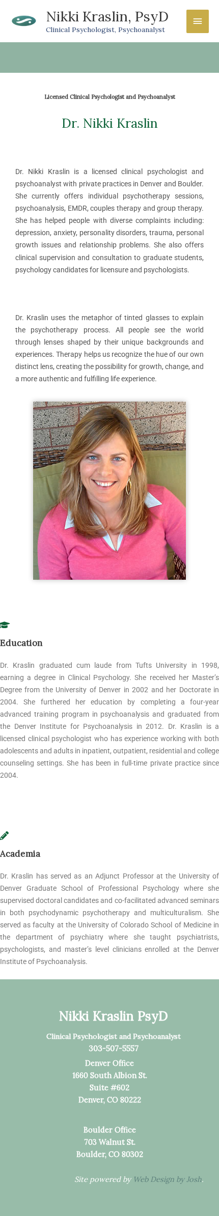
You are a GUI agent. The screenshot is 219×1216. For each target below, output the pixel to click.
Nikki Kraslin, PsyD (107, 16)
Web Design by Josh (167, 1179)
